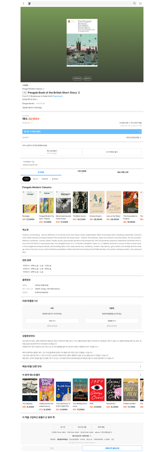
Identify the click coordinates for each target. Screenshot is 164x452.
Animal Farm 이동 (113, 394)
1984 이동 (97, 394)
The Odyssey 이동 (29, 394)
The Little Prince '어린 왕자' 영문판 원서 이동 (63, 396)
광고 (112, 439)
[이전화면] (24, 3)
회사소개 (89, 439)
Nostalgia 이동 (29, 207)
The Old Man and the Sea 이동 (80, 394)
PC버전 (82, 439)
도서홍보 (107, 439)
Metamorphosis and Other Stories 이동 (63, 207)
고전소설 (48, 265)
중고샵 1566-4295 (87, 432)
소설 (41, 265)
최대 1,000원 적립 (133, 137)
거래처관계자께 (98, 439)
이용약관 (52, 439)
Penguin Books (28, 103)
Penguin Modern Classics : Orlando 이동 (46, 207)
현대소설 (48, 269)
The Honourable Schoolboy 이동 (130, 207)
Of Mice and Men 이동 (130, 394)
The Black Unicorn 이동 (80, 207)
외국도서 (26, 265)
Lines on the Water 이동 (113, 207)
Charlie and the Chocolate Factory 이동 (46, 394)
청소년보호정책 (74, 439)
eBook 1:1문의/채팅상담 (102, 432)
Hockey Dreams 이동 (97, 207)
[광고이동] (134, 3)
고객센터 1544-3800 (59, 432)
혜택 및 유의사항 (52, 326)
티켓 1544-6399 (73, 432)
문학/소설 (34, 265)
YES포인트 (26, 123)
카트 (140, 3)
